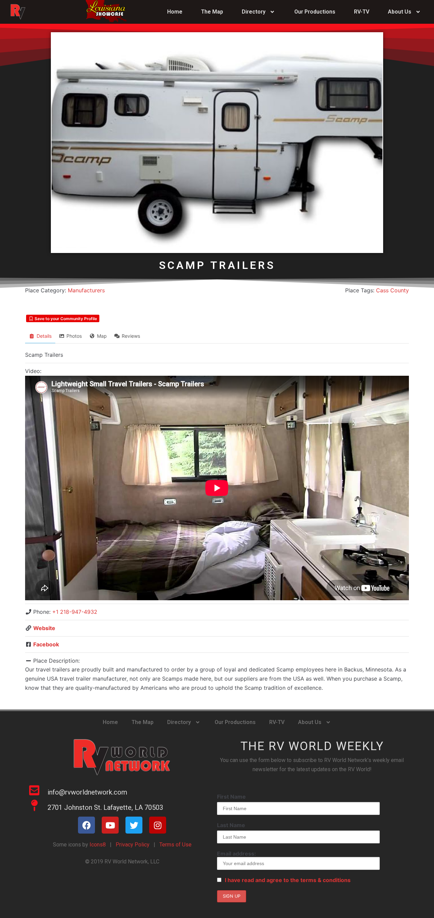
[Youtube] (110, 825)
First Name (231, 796)
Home (174, 11)
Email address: (236, 853)
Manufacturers (86, 290)
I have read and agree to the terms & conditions (288, 880)
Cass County (392, 290)
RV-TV (361, 11)
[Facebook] (86, 825)
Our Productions (314, 11)
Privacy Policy (133, 844)
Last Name (231, 825)
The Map (212, 11)
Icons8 (97, 844)
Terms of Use (175, 844)
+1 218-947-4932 (74, 611)
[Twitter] (133, 825)
